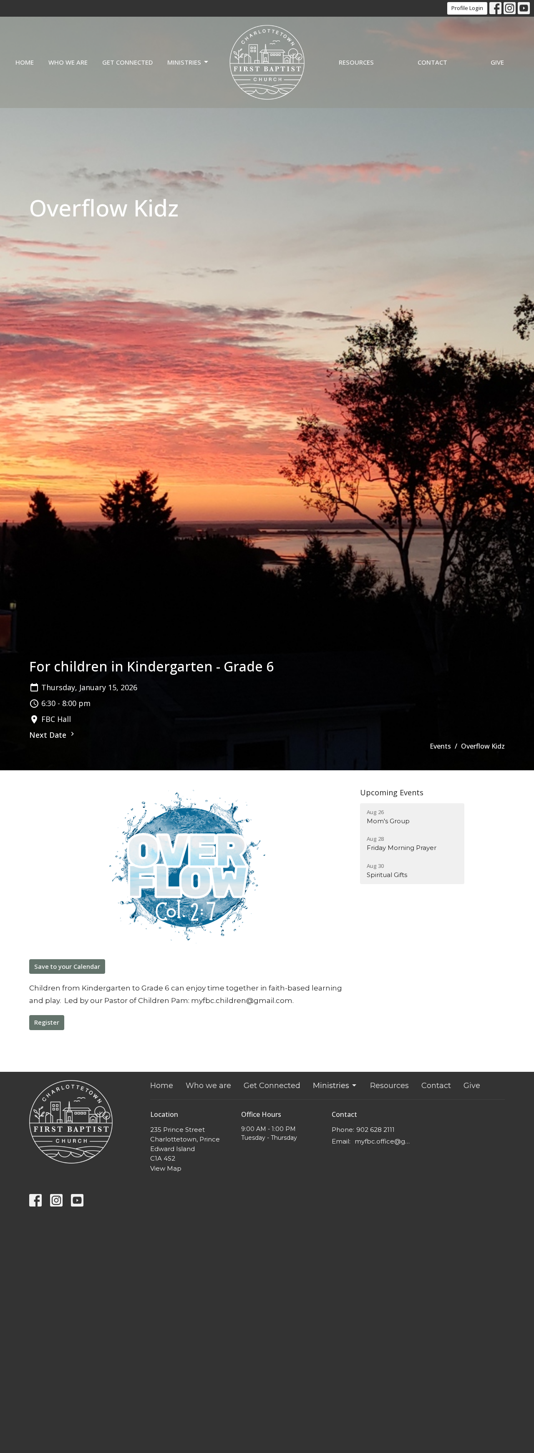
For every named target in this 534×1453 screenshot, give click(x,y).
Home (24, 62)
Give (497, 62)
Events (440, 746)
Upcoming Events (391, 792)
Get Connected (127, 62)
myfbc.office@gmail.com (384, 1141)
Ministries (184, 62)
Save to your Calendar (67, 966)
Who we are (68, 62)
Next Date (48, 735)
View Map (165, 1168)
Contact (432, 62)
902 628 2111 (375, 1130)
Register (46, 1022)
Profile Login (467, 8)
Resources (356, 62)
